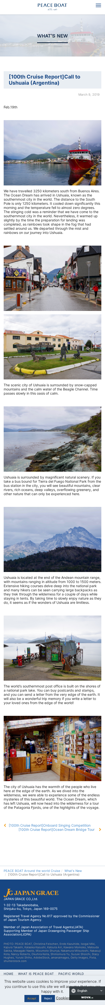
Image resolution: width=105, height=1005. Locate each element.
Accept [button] (31, 998)
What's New (52, 36)
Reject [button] (48, 998)
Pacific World (71, 974)
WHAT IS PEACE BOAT (36, 974)
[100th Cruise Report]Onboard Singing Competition (50, 825)
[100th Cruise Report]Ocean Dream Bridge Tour (56, 829)
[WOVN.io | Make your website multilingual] (87, 997)
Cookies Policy (69, 998)
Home (9, 974)
